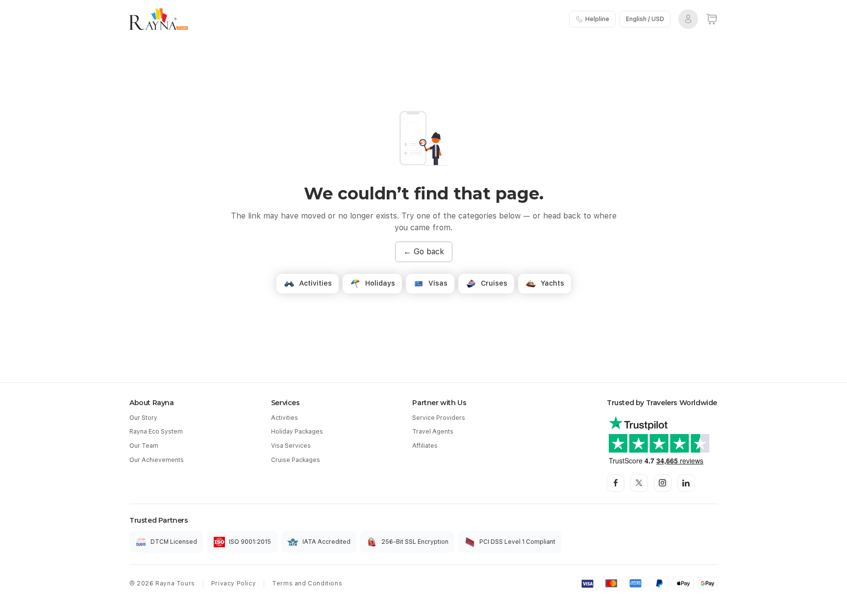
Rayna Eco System (156, 431)
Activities (284, 417)
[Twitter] (639, 483)
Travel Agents (432, 431)
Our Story (143, 417)
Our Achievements (156, 460)
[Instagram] (663, 483)
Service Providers (438, 417)
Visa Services (291, 445)
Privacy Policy (233, 583)
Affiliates (425, 445)
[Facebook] (615, 483)
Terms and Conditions (307, 583)
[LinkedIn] (686, 483)
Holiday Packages (297, 431)
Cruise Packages (295, 460)
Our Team (143, 445)
